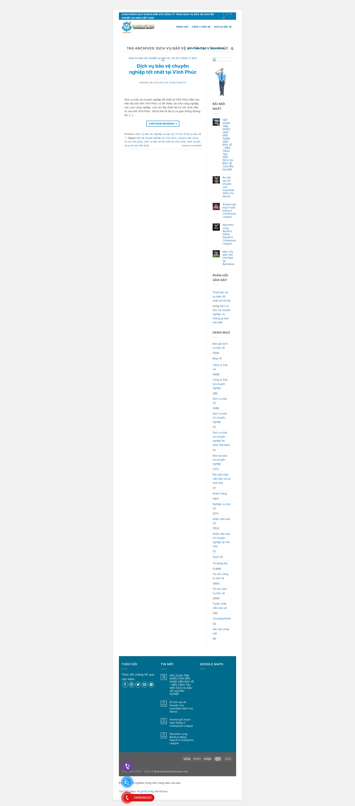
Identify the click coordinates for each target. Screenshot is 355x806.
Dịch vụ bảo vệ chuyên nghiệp (220, 417)
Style (216, 556)
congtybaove (177, 82)
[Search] (232, 48)
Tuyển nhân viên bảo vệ (220, 605)
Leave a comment (191, 145)
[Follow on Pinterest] (151, 685)
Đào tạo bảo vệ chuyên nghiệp (220, 459)
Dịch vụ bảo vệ (222, 26)
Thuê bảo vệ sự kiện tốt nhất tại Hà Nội (222, 296)
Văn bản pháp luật (221, 631)
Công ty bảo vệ (201, 26)
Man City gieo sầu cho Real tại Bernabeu (228, 258)
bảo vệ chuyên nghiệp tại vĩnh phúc (156, 138)
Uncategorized (222, 618)
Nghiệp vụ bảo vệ (159, 58)
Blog (215, 358)
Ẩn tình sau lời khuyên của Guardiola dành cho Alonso (228, 187)
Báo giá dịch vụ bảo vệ (220, 345)
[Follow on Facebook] (224, 14)
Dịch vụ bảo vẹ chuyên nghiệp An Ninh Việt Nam (221, 438)
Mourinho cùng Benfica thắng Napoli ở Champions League (229, 234)
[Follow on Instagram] (227, 14)
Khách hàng (220, 493)
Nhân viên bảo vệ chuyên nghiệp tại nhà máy (221, 540)
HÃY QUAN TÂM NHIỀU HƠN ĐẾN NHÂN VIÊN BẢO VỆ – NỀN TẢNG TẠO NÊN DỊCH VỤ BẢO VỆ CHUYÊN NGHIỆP (228, 144)
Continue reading (162, 123)
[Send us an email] (224, 18)
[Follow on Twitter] (231, 14)
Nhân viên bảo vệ (221, 521)
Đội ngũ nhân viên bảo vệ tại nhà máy (221, 478)
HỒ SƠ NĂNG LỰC (197, 48)
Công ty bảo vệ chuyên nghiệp (220, 384)
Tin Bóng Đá (217, 48)
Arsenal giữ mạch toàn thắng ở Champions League (229, 210)
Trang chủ (182, 26)
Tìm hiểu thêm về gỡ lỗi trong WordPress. (143, 791)
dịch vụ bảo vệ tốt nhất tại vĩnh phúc (165, 141)
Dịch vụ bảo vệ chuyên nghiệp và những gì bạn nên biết (222, 314)
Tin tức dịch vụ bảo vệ (220, 590)
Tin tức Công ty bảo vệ (188, 134)
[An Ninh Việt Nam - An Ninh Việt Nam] (138, 27)
